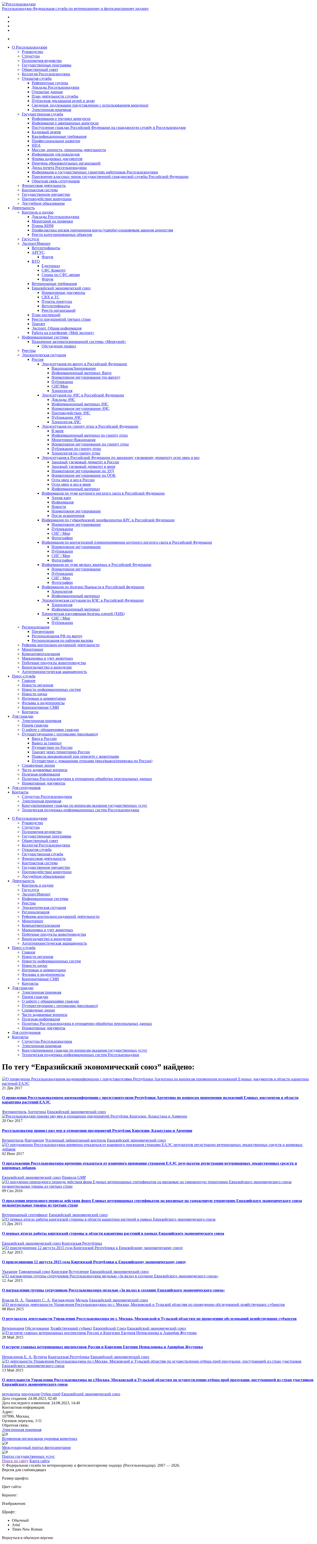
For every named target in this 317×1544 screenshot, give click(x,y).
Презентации (43, 631)
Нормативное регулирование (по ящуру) (86, 377)
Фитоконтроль (14, 1112)
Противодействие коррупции (47, 199)
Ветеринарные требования (54, 283)
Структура (31, 56)
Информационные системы (45, 337)
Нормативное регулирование (76, 511)
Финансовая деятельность (44, 185)
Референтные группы (50, 83)
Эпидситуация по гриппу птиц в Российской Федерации (90, 426)
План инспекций (46, 315)
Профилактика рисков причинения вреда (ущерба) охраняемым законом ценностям (102, 230)
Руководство (32, 52)
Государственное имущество (46, 194)
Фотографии (62, 538)
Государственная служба (42, 114)
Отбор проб (50, 1394)
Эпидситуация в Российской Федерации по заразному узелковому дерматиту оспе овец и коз (120, 457)
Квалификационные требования (59, 136)
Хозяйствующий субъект (71, 1328)
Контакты (30, 712)
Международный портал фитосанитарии (36, 1447)
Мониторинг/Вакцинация (73, 440)
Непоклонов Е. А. (17, 1357)
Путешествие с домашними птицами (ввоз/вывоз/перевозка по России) (92, 761)
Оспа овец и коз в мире (71, 484)
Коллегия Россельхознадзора (46, 74)
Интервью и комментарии (44, 698)
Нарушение (34, 1140)
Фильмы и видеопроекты (43, 703)
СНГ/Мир (60, 386)
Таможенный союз (34, 1271)
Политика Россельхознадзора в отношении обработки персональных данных (87, 779)
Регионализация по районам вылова (62, 640)
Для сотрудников (26, 788)
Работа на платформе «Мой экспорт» (63, 333)
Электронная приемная (51, 110)
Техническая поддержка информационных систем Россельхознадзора (80, 810)
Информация (63, 502)
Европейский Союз (109, 1328)
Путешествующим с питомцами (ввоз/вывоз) (60, 734)
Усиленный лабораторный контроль (75, 1140)
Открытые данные (47, 92)
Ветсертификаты (46, 248)
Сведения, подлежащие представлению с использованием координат (90, 105)
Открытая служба (37, 78)
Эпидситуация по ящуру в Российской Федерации (84, 364)
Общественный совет (40, 69)
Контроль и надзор (37, 212)
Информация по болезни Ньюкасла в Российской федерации (93, 587)
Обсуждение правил (59, 346)
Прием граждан (35, 725)
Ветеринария (13, 1328)
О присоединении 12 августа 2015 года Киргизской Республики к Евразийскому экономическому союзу (94, 1262)
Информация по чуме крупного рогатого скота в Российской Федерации (103, 493)
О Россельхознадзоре (29, 47)
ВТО (36, 261)
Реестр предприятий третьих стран (61, 319)
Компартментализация (41, 654)
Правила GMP (74, 1177)
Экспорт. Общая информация (56, 328)
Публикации (62, 382)
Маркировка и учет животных (47, 658)
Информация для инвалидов (56, 154)
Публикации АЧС (67, 417)
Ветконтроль (13, 1140)
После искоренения (68, 515)
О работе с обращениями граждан (50, 730)
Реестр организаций (59, 310)
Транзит (38, 324)
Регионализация (35, 627)
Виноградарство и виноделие (47, 667)
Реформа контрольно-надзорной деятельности (61, 645)
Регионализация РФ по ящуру (57, 636)
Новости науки (34, 694)
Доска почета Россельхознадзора (59, 168)
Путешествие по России (52, 747)
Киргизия (59, 1271)
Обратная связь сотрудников (56, 181)
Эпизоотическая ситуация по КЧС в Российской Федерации (93, 600)
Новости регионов (37, 685)
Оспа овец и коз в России (73, 480)
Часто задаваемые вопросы (44, 770)
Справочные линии (38, 765)
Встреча (40, 1357)
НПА (36, 145)
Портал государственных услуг (28, 1456)
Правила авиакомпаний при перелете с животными (75, 756)
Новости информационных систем (51, 689)
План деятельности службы (55, 96)
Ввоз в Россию (44, 738)
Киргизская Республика (82, 1243)
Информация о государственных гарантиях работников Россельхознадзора (95, 172)
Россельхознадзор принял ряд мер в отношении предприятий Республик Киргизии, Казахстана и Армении (97, 1130)
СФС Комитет (54, 270)
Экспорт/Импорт (36, 243)
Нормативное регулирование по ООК (84, 475)
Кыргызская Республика (68, 1357)
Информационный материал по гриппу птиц (90, 435)
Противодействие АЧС (71, 413)
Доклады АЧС (63, 399)
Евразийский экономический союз (61, 288)
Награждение (63, 1300)
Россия (37, 359)
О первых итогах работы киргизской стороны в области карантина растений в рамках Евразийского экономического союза (113, 1233)
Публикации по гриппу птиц (76, 449)
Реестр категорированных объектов (62, 234)
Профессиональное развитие (56, 141)
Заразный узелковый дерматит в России (85, 462)
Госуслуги (30, 239)
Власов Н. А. (13, 1300)
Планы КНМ (42, 226)
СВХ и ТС (50, 297)
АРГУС (38, 252)
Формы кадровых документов (57, 159)
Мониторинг (33, 649)
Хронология (62, 391)
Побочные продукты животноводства (54, 663)
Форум (47, 257)
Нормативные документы (63, 292)
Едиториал (51, 266)
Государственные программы (46, 65)
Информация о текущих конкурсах (61, 118)
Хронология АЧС (66, 422)
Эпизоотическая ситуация (44, 355)
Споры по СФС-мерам (61, 275)
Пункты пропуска (57, 301)
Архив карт (61, 498)
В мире (58, 431)
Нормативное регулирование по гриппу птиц (90, 444)
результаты (11, 1394)
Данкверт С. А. (38, 1300)
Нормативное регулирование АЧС (80, 408)
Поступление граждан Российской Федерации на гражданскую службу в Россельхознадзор (109, 127)
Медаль (82, 1300)
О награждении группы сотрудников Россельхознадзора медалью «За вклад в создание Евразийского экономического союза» (113, 1290)
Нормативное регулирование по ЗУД (83, 471)
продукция (30, 1394)
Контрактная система (40, 190)
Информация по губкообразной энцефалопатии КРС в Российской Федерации (108, 520)
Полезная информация (41, 774)
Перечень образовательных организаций (66, 163)
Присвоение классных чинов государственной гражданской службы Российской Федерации (110, 176)
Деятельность (23, 208)
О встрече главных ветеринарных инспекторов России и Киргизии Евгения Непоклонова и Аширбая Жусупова (102, 1347)
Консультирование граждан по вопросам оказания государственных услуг (84, 805)
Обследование (37, 1328)
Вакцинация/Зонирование (74, 368)
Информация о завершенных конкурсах (65, 123)
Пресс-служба (23, 676)
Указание (10, 1271)
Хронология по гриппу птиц (76, 453)
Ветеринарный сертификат (25, 1215)
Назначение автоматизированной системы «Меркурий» (79, 341)
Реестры (29, 350)
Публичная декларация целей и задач (63, 101)
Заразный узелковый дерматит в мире (83, 466)
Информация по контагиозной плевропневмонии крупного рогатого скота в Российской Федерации (127, 542)
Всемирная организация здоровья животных (39, 1438)
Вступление (79, 1271)
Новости (59, 507)
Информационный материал (76, 489)
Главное (28, 680)
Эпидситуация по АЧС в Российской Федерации (83, 395)
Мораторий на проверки (52, 221)
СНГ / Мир (61, 533)
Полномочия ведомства (42, 60)
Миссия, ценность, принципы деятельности (69, 150)
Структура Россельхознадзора (47, 796)
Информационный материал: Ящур (81, 373)
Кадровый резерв (46, 132)
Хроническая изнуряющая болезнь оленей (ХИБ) (83, 614)
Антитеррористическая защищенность (54, 672)
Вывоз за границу (47, 743)
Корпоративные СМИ (40, 707)
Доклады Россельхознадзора (55, 87)
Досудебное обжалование (43, 203)
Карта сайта (39, 1461)
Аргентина (36, 1112)
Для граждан (22, 716)
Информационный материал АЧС (80, 404)
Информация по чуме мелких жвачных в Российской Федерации (96, 564)
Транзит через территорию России (61, 752)
